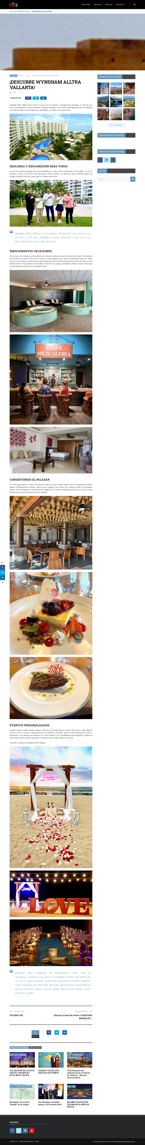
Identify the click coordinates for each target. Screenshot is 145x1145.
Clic (15, 75)
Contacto (120, 4)
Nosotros (86, 4)
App (11, 75)
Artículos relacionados (19, 1047)
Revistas (108, 4)
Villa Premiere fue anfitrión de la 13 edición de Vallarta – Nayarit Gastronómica (78, 1074)
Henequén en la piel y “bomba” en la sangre (20, 1103)
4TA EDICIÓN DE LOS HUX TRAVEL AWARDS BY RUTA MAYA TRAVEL (22, 1072)
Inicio (37, 1142)
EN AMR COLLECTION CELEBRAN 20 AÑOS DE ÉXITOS (78, 1104)
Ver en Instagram (116, 125)
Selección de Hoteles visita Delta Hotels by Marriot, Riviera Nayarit (57, 11)
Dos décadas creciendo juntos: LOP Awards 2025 (50, 1103)
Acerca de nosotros (26, 1142)
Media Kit (98, 4)
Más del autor (35, 1047)
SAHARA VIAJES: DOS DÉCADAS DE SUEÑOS (48, 1071)
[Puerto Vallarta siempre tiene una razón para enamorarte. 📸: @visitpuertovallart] (129, 114)
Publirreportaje (77, 1055)
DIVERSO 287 (16, 1015)
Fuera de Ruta (19, 1086)
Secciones (23, 1055)
